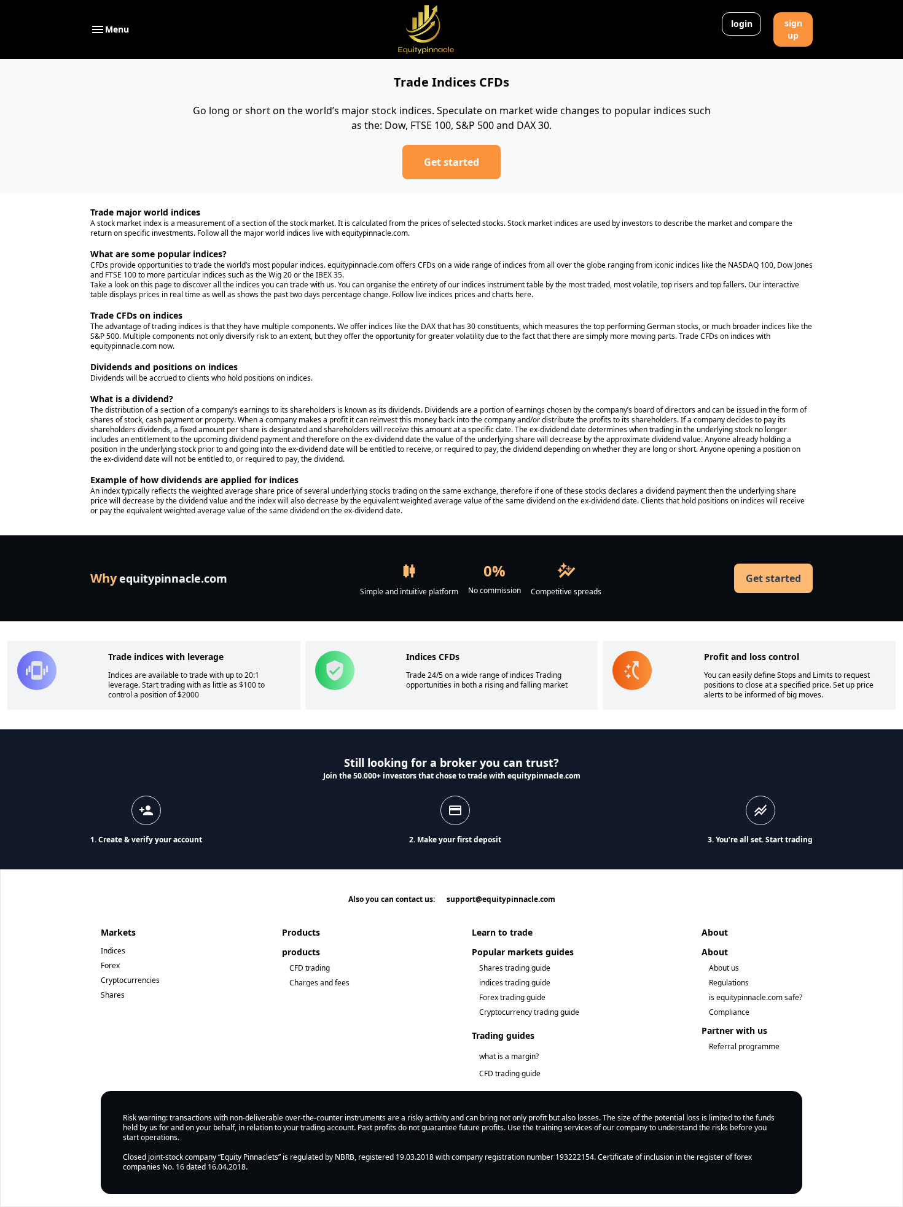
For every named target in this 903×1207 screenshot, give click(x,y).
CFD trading (309, 968)
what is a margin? (509, 1056)
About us (724, 968)
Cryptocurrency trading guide (529, 1012)
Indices (113, 950)
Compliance (729, 1012)
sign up (793, 29)
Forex (110, 965)
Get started (451, 162)
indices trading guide (514, 982)
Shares (113, 995)
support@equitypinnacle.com (501, 899)
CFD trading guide (510, 1073)
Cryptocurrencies (130, 980)
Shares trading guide (514, 968)
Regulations (729, 982)
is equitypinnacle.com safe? (755, 997)
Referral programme (744, 1046)
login (741, 23)
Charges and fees (319, 982)
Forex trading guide (512, 997)
